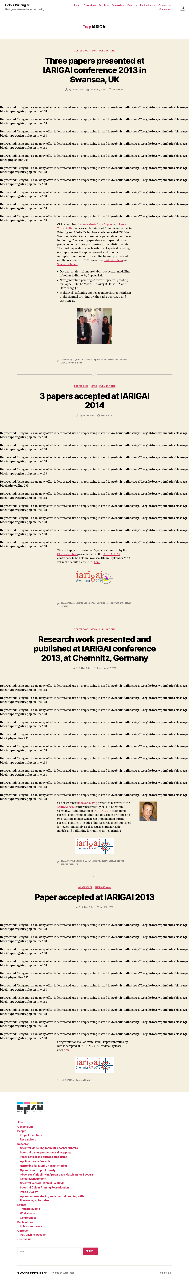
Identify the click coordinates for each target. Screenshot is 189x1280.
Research (117, 5)
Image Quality (29, 1191)
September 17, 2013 (106, 668)
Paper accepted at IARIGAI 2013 (94, 897)
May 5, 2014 (107, 415)
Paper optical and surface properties (43, 1156)
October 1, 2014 (97, 89)
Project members (31, 1135)
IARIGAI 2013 (66, 807)
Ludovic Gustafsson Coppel (95, 224)
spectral (120, 861)
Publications (146, 5)
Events (130, 5)
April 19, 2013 (106, 907)
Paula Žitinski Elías (109, 359)
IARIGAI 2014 (111, 554)
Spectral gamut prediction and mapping (45, 1152)
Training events (30, 1208)
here (97, 562)
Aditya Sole (77, 89)
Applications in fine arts (35, 1161)
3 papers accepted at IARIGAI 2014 (94, 400)
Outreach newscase (33, 1234)
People (102, 5)
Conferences (28, 1217)
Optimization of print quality (38, 1170)
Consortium (89, 5)
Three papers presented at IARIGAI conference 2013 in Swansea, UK (94, 70)
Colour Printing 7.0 (17, 5)
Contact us (165, 9)
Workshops (27, 1213)
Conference (81, 51)
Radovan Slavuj (114, 260)
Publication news (31, 1226)
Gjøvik (70, 861)
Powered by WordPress (62, 1272)
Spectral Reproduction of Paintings (42, 1183)
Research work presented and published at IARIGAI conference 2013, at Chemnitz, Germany (94, 648)
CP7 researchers (67, 554)
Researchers (28, 1139)
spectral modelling (69, 864)
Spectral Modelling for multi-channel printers (49, 1148)
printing (96, 861)
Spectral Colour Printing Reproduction (44, 1187)
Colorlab (65, 359)
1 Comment (118, 89)
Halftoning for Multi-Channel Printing (43, 1165)
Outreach (163, 5)
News (94, 51)
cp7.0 (72, 359)
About (77, 5)
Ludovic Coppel (92, 359)
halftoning (79, 861)
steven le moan (75, 362)
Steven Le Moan (67, 264)
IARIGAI (79, 359)
